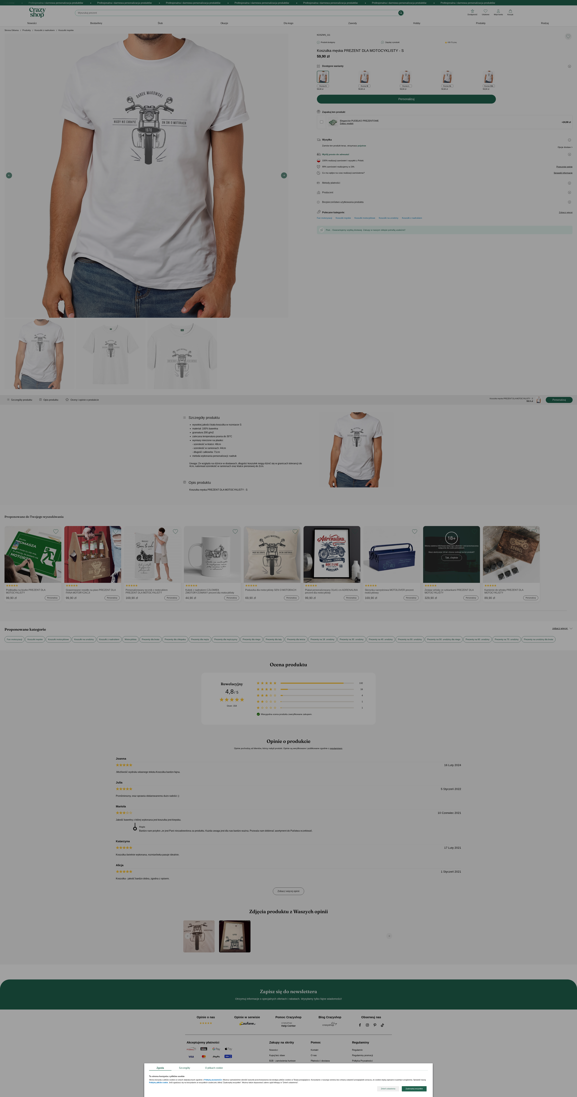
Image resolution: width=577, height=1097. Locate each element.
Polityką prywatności (213, 1080)
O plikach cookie (214, 1068)
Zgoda (160, 1068)
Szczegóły (184, 1068)
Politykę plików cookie (158, 1083)
